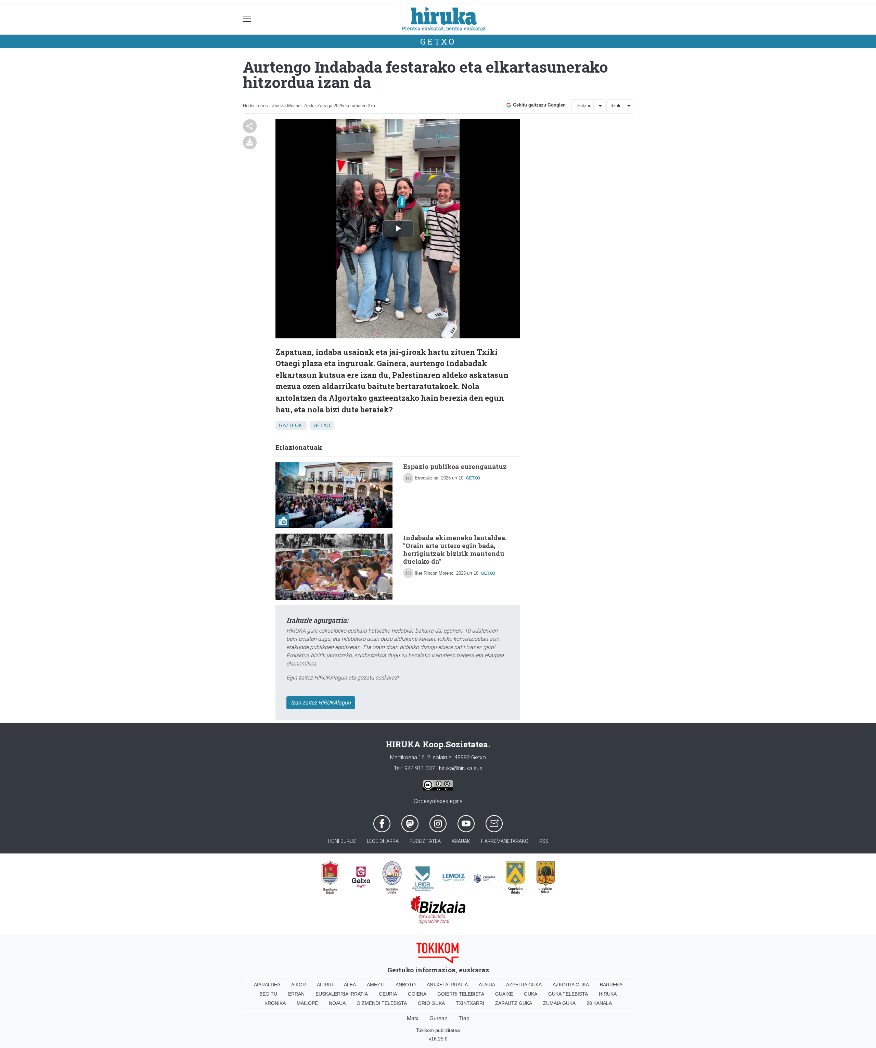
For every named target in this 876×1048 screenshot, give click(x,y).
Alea (350, 984)
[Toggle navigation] (247, 19)
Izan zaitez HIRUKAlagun (321, 702)
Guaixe (504, 994)
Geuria (388, 994)
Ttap (464, 1018)
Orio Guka (431, 1003)
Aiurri (325, 984)
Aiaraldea (267, 984)
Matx (412, 1018)
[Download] (250, 142)
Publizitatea (425, 841)
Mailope (307, 1003)
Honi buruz (342, 841)
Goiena (417, 994)
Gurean (438, 1018)
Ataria (487, 984)
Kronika (275, 1003)
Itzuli (615, 105)
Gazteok (290, 425)
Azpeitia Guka (524, 984)
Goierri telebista (460, 994)
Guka (530, 994)
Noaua (337, 1003)
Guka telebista (568, 994)
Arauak (461, 841)
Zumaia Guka (559, 1003)
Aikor (298, 984)
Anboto (406, 984)
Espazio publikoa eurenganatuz (455, 466)
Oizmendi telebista (382, 1003)
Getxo (438, 41)
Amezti (376, 984)
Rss (544, 841)
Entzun (584, 105)
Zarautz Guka (513, 1003)
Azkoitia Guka (571, 984)
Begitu (268, 994)
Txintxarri (470, 1003)
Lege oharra (383, 841)
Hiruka (608, 994)
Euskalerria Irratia (341, 994)
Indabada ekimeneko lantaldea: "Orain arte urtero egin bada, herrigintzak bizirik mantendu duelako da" (454, 549)
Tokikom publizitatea (438, 1030)
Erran (296, 994)
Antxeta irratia (447, 984)
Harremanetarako (504, 841)
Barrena (611, 984)
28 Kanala (599, 1003)
